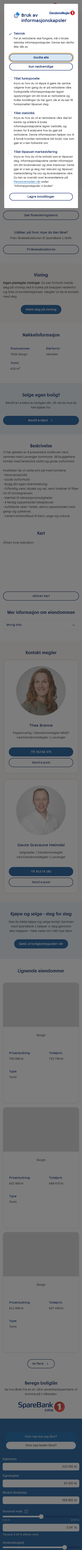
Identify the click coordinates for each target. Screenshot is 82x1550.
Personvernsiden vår (27, 181)
